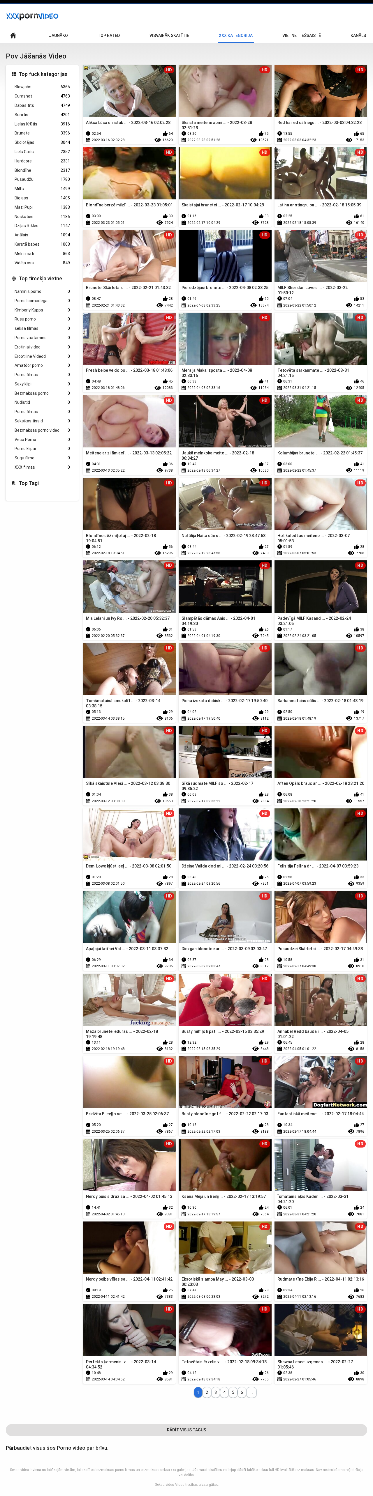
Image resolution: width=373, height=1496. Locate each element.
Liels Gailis (42, 151)
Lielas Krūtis (42, 124)
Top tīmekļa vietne (40, 278)
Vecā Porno (42, 439)
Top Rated (109, 35)
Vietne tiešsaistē (301, 35)
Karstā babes (42, 244)
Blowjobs (42, 86)
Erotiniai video (42, 347)
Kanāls (358, 35)
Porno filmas (42, 374)
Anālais (42, 235)
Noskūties (42, 216)
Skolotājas (42, 142)
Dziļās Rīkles (42, 225)
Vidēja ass (42, 263)
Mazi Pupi (42, 207)
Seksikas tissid (42, 421)
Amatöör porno (42, 365)
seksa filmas (42, 328)
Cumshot (42, 96)
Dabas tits (42, 105)
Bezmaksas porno (42, 393)
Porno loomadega (42, 300)
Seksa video (164, 1485)
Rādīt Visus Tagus (186, 1430)
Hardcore (42, 161)
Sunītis (42, 114)
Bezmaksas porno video (42, 430)
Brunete (42, 133)
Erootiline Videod (42, 356)
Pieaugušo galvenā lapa (13, 35)
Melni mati (42, 253)
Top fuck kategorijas (43, 74)
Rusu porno (42, 319)
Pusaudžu (42, 179)
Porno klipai (42, 448)
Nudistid (42, 402)
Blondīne (42, 170)
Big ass (42, 198)
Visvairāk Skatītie (169, 35)
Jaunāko (58, 35)
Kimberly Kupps (42, 310)
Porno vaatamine (42, 337)
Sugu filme (42, 458)
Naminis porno (42, 291)
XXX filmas (42, 467)
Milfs (42, 188)
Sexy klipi (42, 384)
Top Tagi (29, 483)
